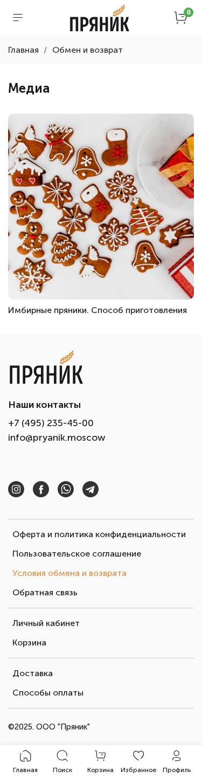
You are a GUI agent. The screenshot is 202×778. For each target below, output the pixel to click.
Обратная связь (45, 592)
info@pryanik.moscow (57, 437)
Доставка (32, 673)
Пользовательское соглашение (76, 553)
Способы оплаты (47, 692)
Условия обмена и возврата (69, 573)
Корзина (29, 642)
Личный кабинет (46, 623)
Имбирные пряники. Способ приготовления (97, 310)
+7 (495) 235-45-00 (51, 423)
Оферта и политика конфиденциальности (99, 534)
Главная (23, 50)
